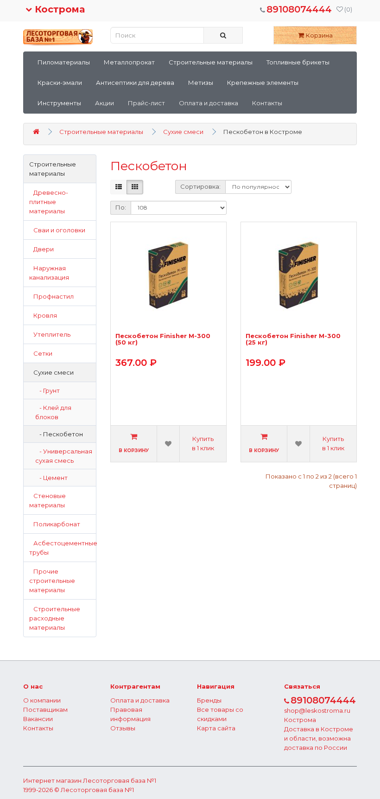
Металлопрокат (129, 62)
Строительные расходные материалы (54, 618)
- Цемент (51, 477)
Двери (41, 249)
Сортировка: (200, 186)
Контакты (267, 103)
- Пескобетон (59, 434)
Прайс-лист (146, 103)
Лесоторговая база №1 (119, 780)
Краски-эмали (60, 82)
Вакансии (38, 718)
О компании (42, 700)
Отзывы (122, 728)
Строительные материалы (211, 62)
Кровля (43, 315)
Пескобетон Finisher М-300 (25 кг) (293, 339)
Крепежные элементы (262, 82)
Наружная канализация (49, 272)
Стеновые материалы (47, 500)
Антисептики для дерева (135, 82)
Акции (104, 103)
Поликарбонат (54, 524)
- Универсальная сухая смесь (63, 455)
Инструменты (59, 103)
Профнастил (51, 296)
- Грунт (47, 390)
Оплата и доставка (208, 103)
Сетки (40, 353)
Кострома (58, 9)
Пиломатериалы (64, 62)
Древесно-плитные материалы (48, 202)
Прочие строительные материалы (52, 581)
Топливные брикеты (297, 62)
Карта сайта (216, 728)
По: (120, 207)
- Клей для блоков (53, 412)
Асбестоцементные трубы (62, 547)
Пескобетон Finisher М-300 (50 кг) (162, 339)
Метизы (200, 82)
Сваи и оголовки (57, 230)
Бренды (209, 700)
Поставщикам (45, 709)
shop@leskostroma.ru (317, 710)
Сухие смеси (183, 131)
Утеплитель (49, 334)
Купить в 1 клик (203, 443)
